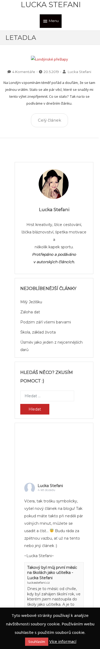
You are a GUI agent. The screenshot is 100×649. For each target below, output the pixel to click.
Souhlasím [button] (36, 641)
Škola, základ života (38, 332)
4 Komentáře (23, 72)
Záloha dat (30, 312)
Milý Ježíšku (31, 302)
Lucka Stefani (51, 4)
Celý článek (49, 120)
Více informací (62, 641)
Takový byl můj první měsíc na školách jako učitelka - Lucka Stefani (52, 572)
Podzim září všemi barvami (45, 322)
